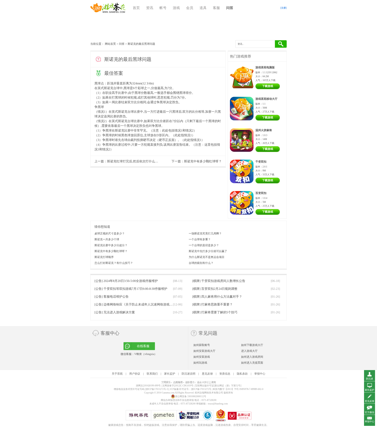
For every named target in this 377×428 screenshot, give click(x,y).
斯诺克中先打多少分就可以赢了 (208, 251)
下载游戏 (267, 86)
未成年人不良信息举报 (161, 403)
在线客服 (143, 346)
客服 (216, 8)
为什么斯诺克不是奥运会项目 (206, 257)
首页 (136, 8)
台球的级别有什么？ (201, 263)
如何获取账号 (201, 345)
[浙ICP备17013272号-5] (157, 389)
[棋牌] (218, 281)
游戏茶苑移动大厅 (266, 98)
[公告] (126, 281)
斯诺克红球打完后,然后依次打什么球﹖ (134, 161)
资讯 (149, 8)
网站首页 (110, 43)
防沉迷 (369, 378)
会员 (189, 8)
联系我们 (152, 373)
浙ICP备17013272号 (201, 389)
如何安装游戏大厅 (204, 350)
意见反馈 (207, 373)
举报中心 (259, 373)
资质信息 (224, 373)
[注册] (283, 7)
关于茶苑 (117, 373)
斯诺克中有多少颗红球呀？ (203, 161)
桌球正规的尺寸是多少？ (109, 233)
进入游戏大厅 (249, 350)
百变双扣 (260, 193)
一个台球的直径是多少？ (204, 245)
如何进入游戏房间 (252, 356)
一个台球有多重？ (200, 239)
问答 (229, 8)
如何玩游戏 (200, 362)
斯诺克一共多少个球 (106, 239)
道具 (203, 8)
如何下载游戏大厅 (252, 345)
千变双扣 (260, 161)
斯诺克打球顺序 (104, 257)
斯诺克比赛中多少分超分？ (110, 245)
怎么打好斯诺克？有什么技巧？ (113, 263)
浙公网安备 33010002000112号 (190, 396)
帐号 (163, 8)
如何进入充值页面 (252, 362)
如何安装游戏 (201, 356)
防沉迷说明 (188, 373)
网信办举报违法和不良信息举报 (177, 400)
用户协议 (134, 373)
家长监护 (169, 373)
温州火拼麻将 (263, 130)
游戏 (176, 8)
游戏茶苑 (108, 8)
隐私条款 (242, 373)
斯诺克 (108, 88)
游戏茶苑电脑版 (265, 67)
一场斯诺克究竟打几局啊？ (205, 233)
